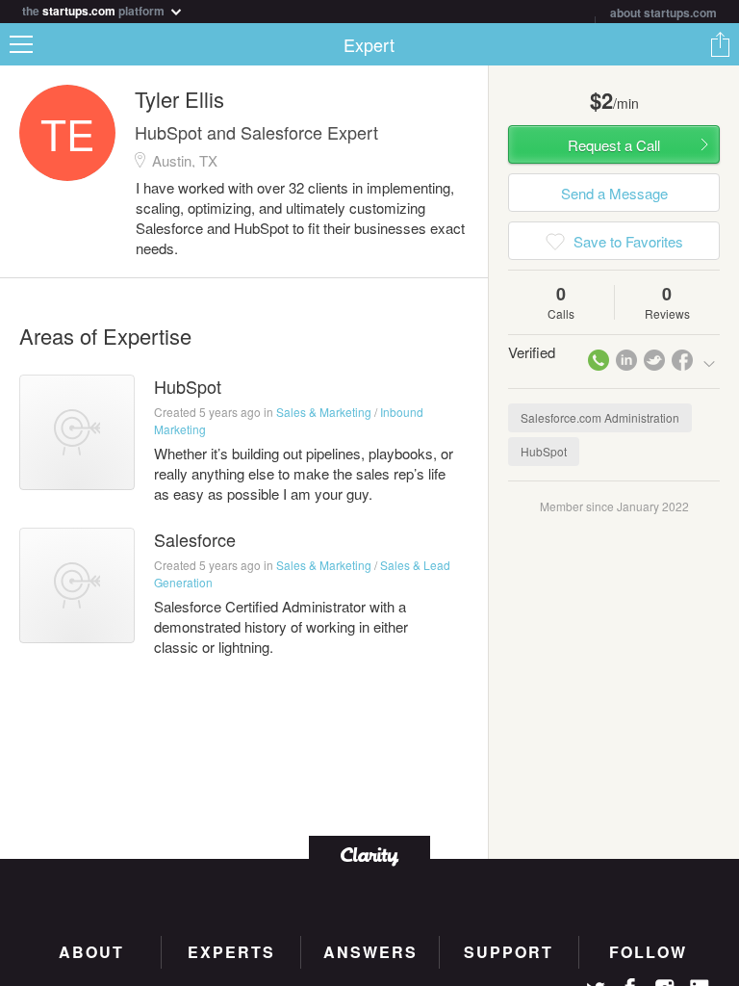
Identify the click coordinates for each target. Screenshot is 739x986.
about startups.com (663, 12)
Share (720, 44)
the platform (94, 9)
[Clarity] (369, 854)
